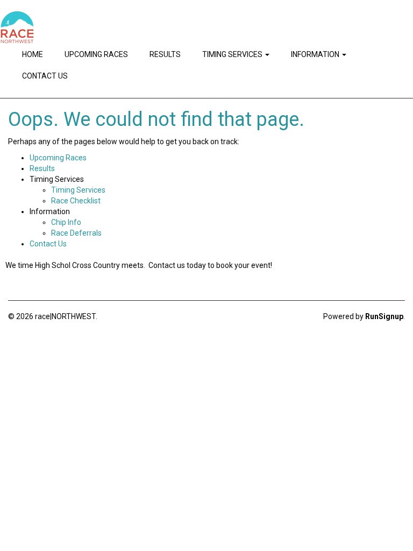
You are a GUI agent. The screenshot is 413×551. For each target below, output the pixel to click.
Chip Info (66, 222)
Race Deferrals (76, 233)
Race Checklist (76, 200)
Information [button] (316, 54)
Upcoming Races (96, 54)
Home (32, 54)
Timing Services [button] (233, 54)
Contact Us (45, 76)
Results (165, 54)
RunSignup (384, 316)
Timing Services (78, 190)
